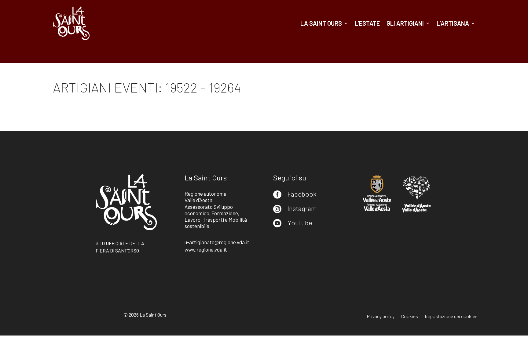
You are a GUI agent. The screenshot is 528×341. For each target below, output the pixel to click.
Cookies (409, 316)
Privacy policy (380, 316)
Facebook (302, 194)
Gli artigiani (405, 23)
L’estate (367, 23)
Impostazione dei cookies (451, 316)
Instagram (302, 208)
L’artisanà (453, 23)
